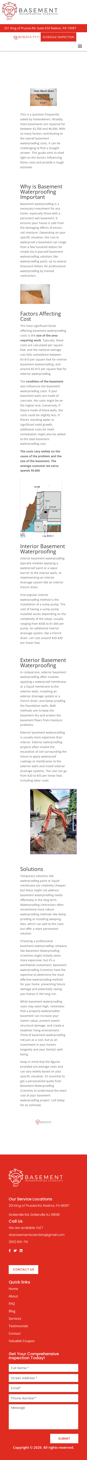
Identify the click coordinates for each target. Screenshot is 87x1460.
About (13, 1296)
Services (15, 1318)
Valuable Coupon (22, 1341)
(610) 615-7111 (29, 37)
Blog (12, 1311)
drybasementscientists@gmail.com (37, 1234)
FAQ (12, 1303)
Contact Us (23, 1269)
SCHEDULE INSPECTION (58, 37)
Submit (64, 1438)
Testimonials (18, 1326)
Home (13, 1288)
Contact (15, 1333)
